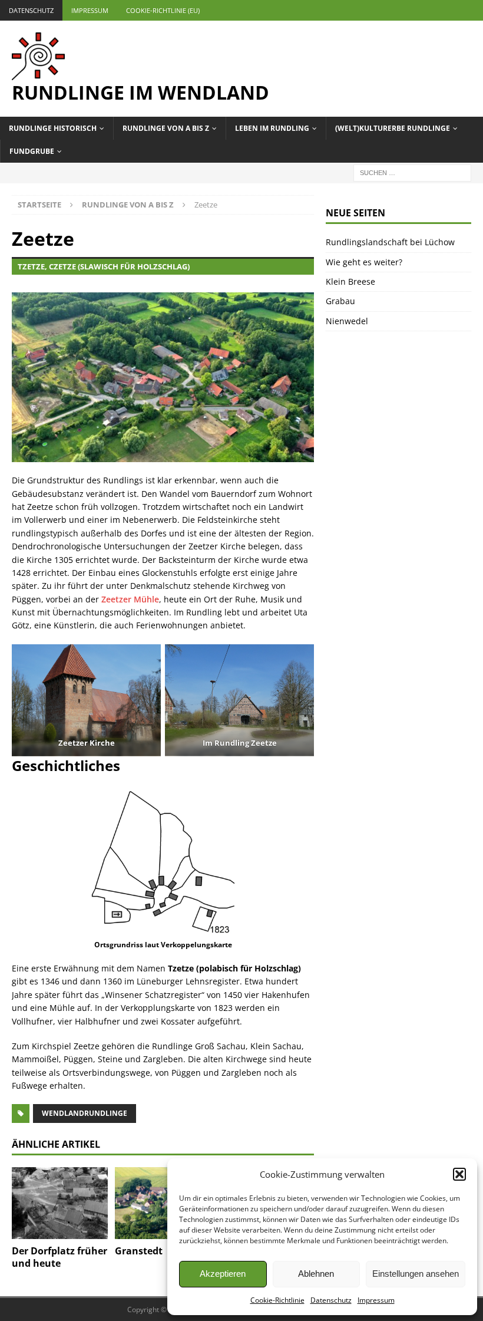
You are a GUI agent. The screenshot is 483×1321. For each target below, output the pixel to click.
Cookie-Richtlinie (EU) (163, 10)
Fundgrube (31, 151)
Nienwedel (347, 321)
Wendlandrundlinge (84, 1113)
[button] (459, 1174)
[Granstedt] (163, 1203)
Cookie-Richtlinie (277, 1300)
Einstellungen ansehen (415, 1274)
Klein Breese (350, 281)
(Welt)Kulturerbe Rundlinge (392, 128)
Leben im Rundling (272, 128)
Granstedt (139, 1250)
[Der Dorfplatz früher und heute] (60, 1203)
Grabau (340, 301)
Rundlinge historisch (53, 128)
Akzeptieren (223, 1274)
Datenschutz (331, 1300)
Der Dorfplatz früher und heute (59, 1257)
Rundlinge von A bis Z (166, 128)
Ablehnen (316, 1274)
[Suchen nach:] (412, 172)
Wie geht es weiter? (364, 262)
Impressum (376, 1300)
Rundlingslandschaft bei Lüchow (390, 242)
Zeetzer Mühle (130, 599)
